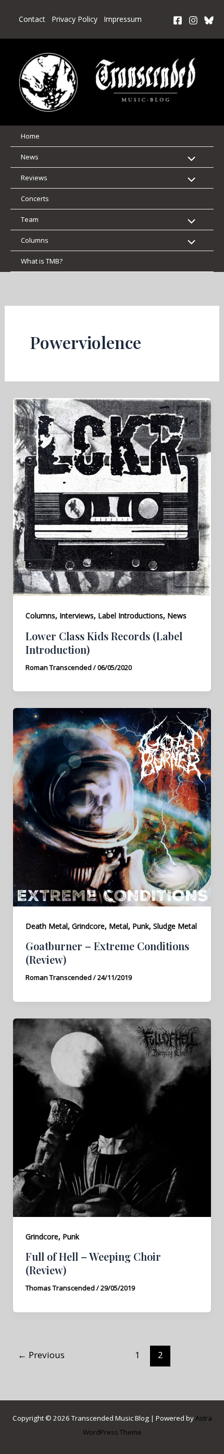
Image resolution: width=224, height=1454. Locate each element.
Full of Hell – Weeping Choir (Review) (93, 1263)
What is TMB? (42, 261)
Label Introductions (130, 615)
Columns (34, 240)
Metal (118, 926)
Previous (41, 1355)
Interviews (76, 615)
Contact (32, 19)
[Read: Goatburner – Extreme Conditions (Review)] (112, 806)
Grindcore (88, 926)
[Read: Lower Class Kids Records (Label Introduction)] (112, 496)
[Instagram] (193, 20)
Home (30, 136)
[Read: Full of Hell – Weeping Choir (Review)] (112, 1117)
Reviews (34, 177)
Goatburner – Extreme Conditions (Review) (107, 952)
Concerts (35, 198)
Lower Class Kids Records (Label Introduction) (104, 642)
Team (30, 219)
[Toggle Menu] (189, 159)
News (30, 156)
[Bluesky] (209, 20)
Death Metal (47, 926)
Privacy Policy (74, 19)
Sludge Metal (175, 926)
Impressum (123, 19)
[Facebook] (177, 20)
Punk (140, 926)
